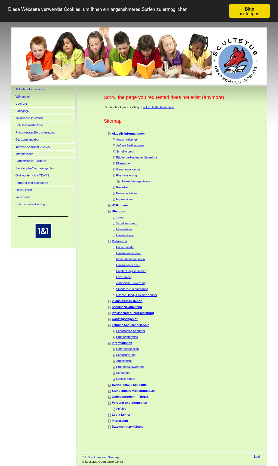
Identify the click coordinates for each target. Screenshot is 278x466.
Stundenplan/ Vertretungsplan (133, 390)
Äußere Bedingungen (130, 145)
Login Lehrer (121, 414)
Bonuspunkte (125, 247)
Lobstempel (123, 277)
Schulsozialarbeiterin (127, 307)
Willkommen (120, 205)
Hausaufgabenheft (128, 265)
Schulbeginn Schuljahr (130, 331)
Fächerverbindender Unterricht (136, 157)
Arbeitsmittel (124, 360)
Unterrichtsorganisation (136, 181)
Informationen (122, 342)
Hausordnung (125, 235)
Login (257, 456)
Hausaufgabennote (128, 253)
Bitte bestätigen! (249, 11)
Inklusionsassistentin (127, 301)
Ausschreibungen (127, 139)
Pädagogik (119, 241)
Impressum (120, 420)
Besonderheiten (126, 193)
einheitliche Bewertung (131, 283)
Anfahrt (121, 408)
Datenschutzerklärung (128, 426)
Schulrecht (123, 372)
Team (120, 217)
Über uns (118, 211)
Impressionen (125, 199)
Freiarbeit (122, 187)
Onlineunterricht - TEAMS (130, 396)
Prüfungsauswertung (130, 366)
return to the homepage (158, 107)
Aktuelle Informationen (128, 133)
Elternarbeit (123, 163)
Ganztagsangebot (128, 169)
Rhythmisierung (126, 175)
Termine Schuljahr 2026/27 (130, 325)
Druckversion (96, 457)
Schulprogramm (126, 223)
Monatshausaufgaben (130, 259)
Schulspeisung (125, 354)
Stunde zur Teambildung (132, 289)
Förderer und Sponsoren (129, 402)
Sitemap (113, 457)
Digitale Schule (125, 378)
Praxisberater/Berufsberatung (133, 313)
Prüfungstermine (127, 336)
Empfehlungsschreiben (131, 271)
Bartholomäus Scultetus (129, 384)
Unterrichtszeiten (127, 348)
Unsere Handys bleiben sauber (136, 295)
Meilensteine (124, 229)
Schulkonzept (125, 151)
